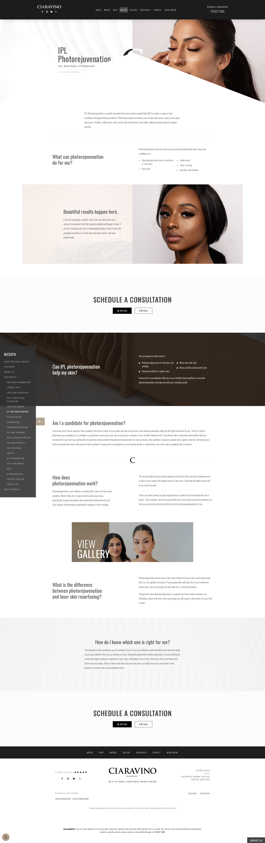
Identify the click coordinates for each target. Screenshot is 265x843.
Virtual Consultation (63, 799)
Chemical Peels (14, 387)
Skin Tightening (14, 448)
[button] (6, 837)
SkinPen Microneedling (17, 427)
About (98, 9)
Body (115, 9)
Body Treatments (12, 489)
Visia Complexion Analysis (19, 437)
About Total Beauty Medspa (16, 361)
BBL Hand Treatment (16, 432)
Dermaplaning (13, 422)
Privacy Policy (205, 793)
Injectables (9, 366)
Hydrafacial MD (14, 417)
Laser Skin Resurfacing (17, 392)
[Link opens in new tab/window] (42, 12)
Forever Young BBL (16, 479)
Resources (145, 9)
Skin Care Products (16, 442)
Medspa (123, 9)
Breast (107, 9)
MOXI (9, 468)
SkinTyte (11, 453)
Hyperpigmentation (15, 458)
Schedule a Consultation (217, 7)
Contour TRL (12, 484)
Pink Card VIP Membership (19, 382)
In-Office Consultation (80, 799)
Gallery (133, 9)
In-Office (122, 310)
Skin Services (10, 377)
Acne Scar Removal (15, 463)
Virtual (143, 310)
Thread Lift (9, 371)
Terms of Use (192, 793)
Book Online (170, 9)
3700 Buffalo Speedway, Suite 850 (195, 778)
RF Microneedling (15, 473)
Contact (158, 9)
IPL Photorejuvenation (17, 411)
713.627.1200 (159, 831)
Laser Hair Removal (16, 406)
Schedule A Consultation (132, 299)
